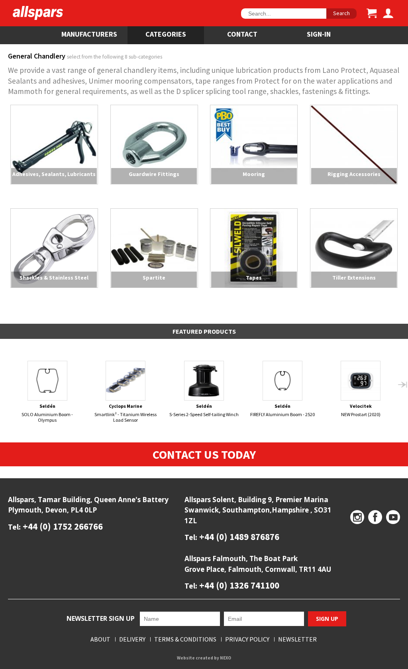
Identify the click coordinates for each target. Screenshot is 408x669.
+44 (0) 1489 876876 (238, 536)
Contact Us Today (204, 454)
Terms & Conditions (185, 639)
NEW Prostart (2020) (361, 410)
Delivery (132, 639)
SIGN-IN (319, 34)
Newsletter (297, 639)
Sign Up (327, 618)
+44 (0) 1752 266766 (62, 526)
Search (341, 13)
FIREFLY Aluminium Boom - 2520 (282, 410)
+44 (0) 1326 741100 (238, 585)
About (100, 639)
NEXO (225, 658)
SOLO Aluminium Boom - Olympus (47, 413)
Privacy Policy (247, 639)
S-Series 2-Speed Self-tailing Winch (204, 410)
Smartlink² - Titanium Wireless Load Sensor (125, 413)
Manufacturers (89, 34)
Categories (165, 34)
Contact (242, 34)
